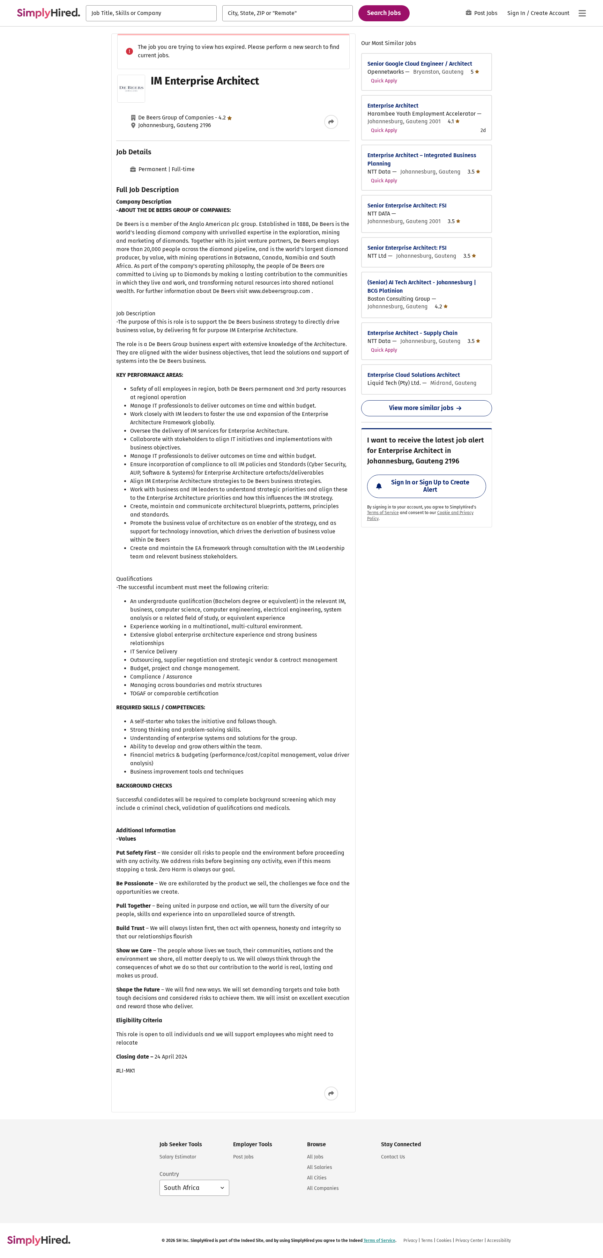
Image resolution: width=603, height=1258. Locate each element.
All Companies (323, 1188)
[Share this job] (331, 122)
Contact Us (393, 1157)
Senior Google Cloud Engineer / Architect (419, 63)
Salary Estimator (177, 1157)
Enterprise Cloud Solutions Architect (413, 375)
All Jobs (315, 1157)
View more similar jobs (421, 408)
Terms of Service (383, 512)
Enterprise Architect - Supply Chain (412, 333)
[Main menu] (582, 13)
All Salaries (319, 1167)
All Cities (317, 1178)
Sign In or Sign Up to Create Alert (430, 486)
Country (169, 1174)
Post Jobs (485, 13)
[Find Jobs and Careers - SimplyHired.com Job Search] (48, 13)
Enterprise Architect (392, 105)
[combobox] (151, 13)
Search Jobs (384, 13)
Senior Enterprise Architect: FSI (407, 205)
